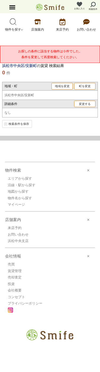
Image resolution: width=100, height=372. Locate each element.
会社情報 (13, 256)
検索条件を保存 (19, 123)
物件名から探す (20, 198)
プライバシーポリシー (25, 303)
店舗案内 (13, 219)
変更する (85, 103)
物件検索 (13, 170)
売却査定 (15, 277)
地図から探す (18, 191)
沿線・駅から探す (21, 185)
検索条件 (93, 9)
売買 (11, 264)
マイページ (16, 204)
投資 (11, 284)
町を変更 (85, 86)
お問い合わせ (18, 234)
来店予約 (15, 228)
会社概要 (15, 290)
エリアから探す (20, 178)
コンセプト (16, 297)
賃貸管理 (15, 271)
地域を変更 (62, 86)
